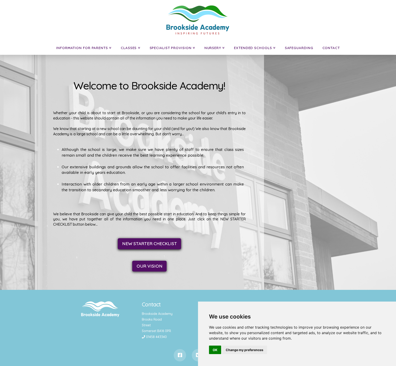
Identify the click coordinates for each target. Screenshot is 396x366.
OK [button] (215, 350)
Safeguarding (299, 48)
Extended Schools (253, 48)
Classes (129, 48)
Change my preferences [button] (244, 350)
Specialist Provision (171, 48)
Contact (331, 48)
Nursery (212, 48)
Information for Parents (82, 48)
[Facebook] (180, 355)
